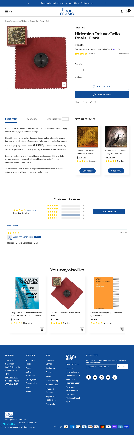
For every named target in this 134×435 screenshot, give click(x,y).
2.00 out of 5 (32, 210)
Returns (49, 376)
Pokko (28, 368)
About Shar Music (30, 362)
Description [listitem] (11, 119)
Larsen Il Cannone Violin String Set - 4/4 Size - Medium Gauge (115, 152)
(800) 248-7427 (11, 384)
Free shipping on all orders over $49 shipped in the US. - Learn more (67, 3)
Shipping (49, 372)
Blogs (28, 387)
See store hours (12, 381)
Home (7, 21)
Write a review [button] (109, 212)
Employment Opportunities (31, 381)
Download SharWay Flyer (72, 389)
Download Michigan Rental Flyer (73, 398)
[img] (13, 233)
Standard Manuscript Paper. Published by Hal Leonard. (106, 314)
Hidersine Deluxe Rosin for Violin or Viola (65, 314)
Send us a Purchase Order (73, 381)
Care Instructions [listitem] (55, 119)
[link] (67, 11)
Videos (28, 391)
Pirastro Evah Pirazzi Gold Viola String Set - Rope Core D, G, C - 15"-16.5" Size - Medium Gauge (87, 152)
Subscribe (122, 367)
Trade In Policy (52, 380)
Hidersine (80, 28)
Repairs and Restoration (51, 398)
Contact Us (50, 368)
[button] (10, 11)
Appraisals (50, 404)
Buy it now (104, 95)
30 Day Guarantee (30, 374)
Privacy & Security (50, 390)
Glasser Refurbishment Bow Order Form (73, 371)
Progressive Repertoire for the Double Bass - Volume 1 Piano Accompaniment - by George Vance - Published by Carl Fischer (27, 314)
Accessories (16, 21)
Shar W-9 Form (72, 364)
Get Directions (11, 377)
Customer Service (50, 362)
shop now (88, 171)
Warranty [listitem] (32, 119)
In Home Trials (52, 385)
